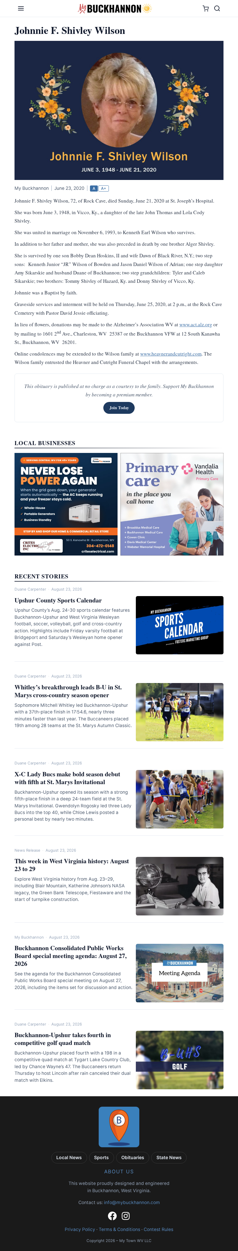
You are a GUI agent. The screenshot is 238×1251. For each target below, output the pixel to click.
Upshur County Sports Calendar (58, 600)
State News (169, 1157)
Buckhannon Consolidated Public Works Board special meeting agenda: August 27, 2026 (71, 955)
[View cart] (206, 9)
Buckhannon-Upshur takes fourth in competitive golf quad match (63, 1038)
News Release (27, 850)
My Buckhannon (29, 937)
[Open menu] (21, 8)
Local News (69, 1157)
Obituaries (132, 1157)
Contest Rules (158, 1229)
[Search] (217, 8)
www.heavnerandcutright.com (170, 353)
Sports (101, 1157)
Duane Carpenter (30, 589)
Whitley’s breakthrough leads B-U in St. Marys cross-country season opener (68, 690)
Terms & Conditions (119, 1229)
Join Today (119, 408)
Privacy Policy (80, 1229)
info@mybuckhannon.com (132, 1202)
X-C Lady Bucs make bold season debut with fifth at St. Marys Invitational (67, 777)
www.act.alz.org (195, 324)
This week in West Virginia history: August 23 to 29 (72, 864)
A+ (103, 188)
